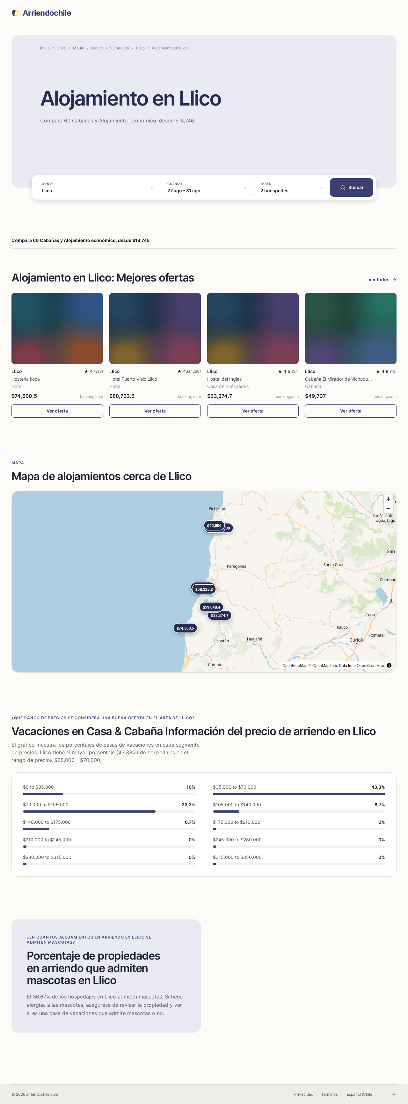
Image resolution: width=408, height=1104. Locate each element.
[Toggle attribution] (389, 665)
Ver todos (382, 279)
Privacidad (303, 1094)
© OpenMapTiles (323, 665)
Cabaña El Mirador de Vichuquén (339, 379)
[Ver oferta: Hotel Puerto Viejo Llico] (155, 328)
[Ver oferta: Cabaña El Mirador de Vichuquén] (351, 328)
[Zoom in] (388, 499)
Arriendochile (47, 13)
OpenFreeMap (295, 665)
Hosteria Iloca (25, 379)
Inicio (45, 48)
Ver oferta (57, 410)
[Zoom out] (388, 508)
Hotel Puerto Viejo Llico (133, 379)
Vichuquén (119, 48)
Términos (329, 1094)
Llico (140, 48)
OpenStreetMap (370, 665)
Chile (61, 48)
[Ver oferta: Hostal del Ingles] (253, 328)
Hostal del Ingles (224, 379)
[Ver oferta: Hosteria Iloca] (57, 328)
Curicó (97, 48)
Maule (78, 48)
